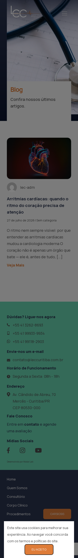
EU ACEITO (39, 549)
